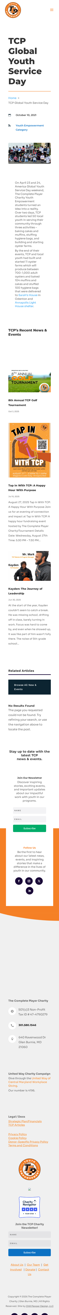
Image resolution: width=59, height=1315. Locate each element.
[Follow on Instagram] (29, 881)
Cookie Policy (17, 1138)
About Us (17, 1264)
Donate (30, 1269)
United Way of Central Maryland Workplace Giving (29, 1082)
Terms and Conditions (23, 1145)
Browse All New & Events (25, 687)
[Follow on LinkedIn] (29, 890)
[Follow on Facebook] (19, 881)
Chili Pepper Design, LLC (39, 1306)
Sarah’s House (27, 295)
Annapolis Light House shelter (25, 304)
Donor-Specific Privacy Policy (28, 1142)
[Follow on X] (39, 881)
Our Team (33, 1264)
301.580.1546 (27, 1025)
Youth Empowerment (30, 125)
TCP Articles (16, 1125)
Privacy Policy (17, 1134)
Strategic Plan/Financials (25, 1121)
